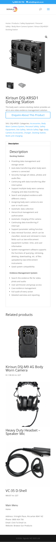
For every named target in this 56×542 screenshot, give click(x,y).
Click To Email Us (18, 522)
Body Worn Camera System (22, 26)
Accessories (35, 123)
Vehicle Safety (32, 129)
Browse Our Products (23, 525)
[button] (46, 37)
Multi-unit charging (14, 136)
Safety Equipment (27, 23)
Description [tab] (13, 143)
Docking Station (39, 132)
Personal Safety (32, 126)
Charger (27, 132)
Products (15, 23)
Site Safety (20, 129)
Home (8, 23)
